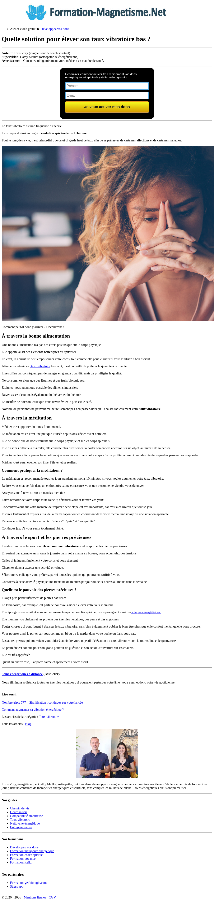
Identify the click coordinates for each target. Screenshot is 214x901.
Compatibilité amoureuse (26, 816)
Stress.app (16, 886)
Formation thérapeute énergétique (32, 851)
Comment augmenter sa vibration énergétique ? (33, 709)
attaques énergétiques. (146, 612)
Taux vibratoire (49, 716)
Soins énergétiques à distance (22, 674)
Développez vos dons (55, 29)
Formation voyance (23, 858)
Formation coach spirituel (26, 855)
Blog (28, 724)
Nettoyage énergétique (25, 823)
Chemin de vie (19, 808)
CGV (52, 897)
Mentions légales (35, 897)
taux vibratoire (40, 366)
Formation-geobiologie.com (28, 882)
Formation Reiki (21, 862)
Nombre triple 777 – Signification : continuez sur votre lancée (42, 702)
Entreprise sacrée (21, 827)
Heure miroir (18, 812)
